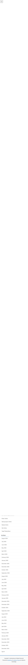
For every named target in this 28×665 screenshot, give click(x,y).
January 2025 (5, 598)
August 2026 (5, 538)
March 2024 (4, 629)
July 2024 (4, 617)
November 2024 (5, 604)
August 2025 (5, 576)
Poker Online (5, 518)
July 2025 (4, 579)
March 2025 (4, 591)
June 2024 (4, 620)
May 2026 (4, 547)
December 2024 (5, 601)
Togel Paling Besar (6, 531)
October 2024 (5, 607)
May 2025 (4, 585)
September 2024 (6, 610)
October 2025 (5, 569)
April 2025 (4, 588)
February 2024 (5, 632)
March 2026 (4, 554)
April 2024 (4, 626)
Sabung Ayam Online (7, 521)
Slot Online (4, 528)
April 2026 (4, 551)
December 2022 (5, 648)
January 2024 (5, 635)
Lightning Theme (16, 660)
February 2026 (5, 557)
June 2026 (4, 544)
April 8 (3, 651)
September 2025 (6, 573)
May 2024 (4, 623)
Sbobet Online (5, 524)
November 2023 (5, 642)
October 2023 (5, 645)
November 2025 (5, 566)
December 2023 (5, 639)
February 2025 (5, 595)
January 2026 (5, 560)
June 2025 (4, 582)
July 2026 (4, 541)
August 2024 (5, 614)
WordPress (10, 660)
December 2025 (5, 563)
